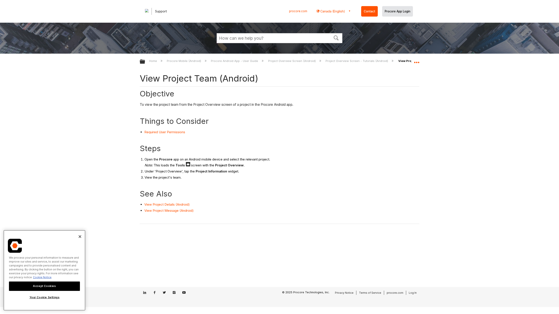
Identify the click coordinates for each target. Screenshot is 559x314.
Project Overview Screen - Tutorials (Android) (357, 61)
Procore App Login (397, 11)
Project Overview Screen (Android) (292, 61)
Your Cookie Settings (44, 297)
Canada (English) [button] (332, 11)
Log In (413, 292)
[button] (336, 37)
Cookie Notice (42, 277)
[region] (44, 270)
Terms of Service (370, 292)
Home (153, 61)
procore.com (298, 11)
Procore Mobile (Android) (184, 61)
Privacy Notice (344, 292)
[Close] (80, 236)
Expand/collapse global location (416, 60)
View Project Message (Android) (169, 210)
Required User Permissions (164, 132)
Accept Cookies (44, 286)
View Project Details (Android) (167, 204)
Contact (369, 11)
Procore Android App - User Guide (235, 61)
